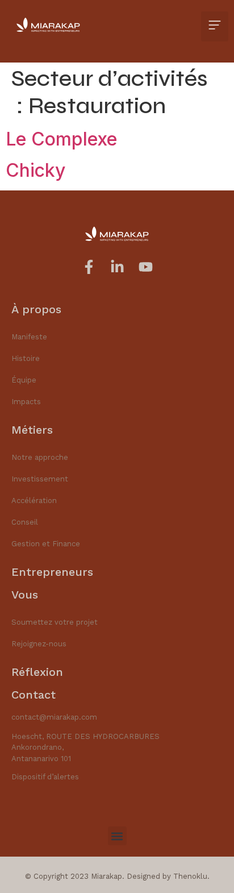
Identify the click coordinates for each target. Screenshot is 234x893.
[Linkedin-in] (117, 267)
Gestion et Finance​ (45, 543)
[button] (214, 26)
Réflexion (37, 672)
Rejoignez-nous (38, 643)
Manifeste (29, 337)
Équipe (23, 380)
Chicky (35, 170)
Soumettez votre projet (54, 622)
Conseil (24, 522)
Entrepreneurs (52, 572)
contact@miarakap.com (54, 717)
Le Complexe (61, 139)
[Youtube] (146, 267)
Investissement (39, 479)
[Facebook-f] (89, 267)
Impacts (26, 401)
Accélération (34, 500)
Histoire (25, 358)
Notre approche (39, 457)
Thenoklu (190, 876)
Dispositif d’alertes (45, 776)
